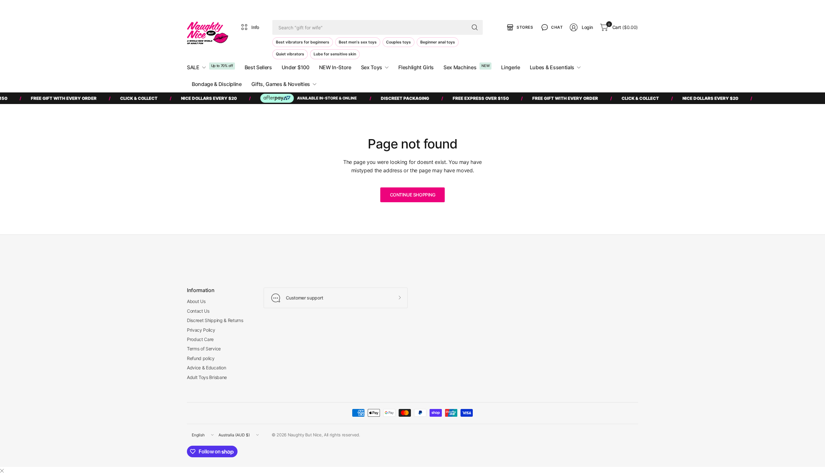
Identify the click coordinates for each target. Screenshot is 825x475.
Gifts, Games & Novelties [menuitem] (280, 84)
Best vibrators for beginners (302, 42)
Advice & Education (206, 367)
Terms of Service (204, 348)
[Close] (2, 470)
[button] (551, 27)
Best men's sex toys (358, 42)
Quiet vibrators (290, 54)
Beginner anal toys (437, 42)
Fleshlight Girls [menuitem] (416, 67)
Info (255, 27)
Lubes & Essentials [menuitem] (552, 67)
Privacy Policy (201, 330)
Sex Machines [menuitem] (459, 67)
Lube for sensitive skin (335, 54)
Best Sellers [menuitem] (258, 67)
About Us (196, 301)
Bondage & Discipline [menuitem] (217, 84)
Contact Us (198, 311)
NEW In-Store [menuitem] (335, 67)
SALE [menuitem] (193, 67)
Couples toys (398, 42)
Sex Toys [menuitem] (371, 67)
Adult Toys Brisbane (207, 377)
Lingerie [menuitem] (510, 67)
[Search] (475, 27)
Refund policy (201, 358)
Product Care (200, 339)
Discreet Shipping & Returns (215, 320)
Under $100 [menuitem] (295, 67)
